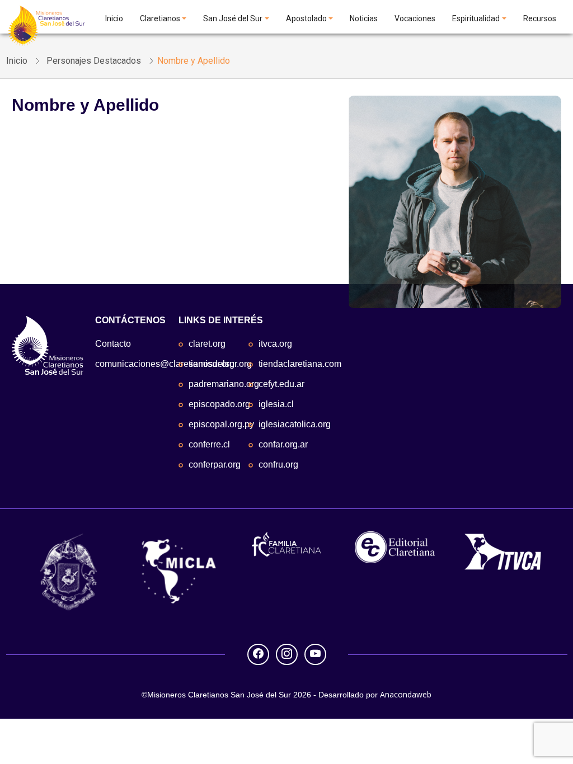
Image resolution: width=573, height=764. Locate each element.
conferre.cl (209, 444)
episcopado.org (219, 404)
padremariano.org (224, 384)
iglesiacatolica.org (295, 424)
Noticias (364, 18)
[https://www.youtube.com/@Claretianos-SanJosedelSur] (315, 653)
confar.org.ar (283, 444)
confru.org (278, 464)
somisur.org (211, 364)
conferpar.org (215, 464)
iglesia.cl (276, 404)
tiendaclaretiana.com (300, 364)
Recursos (539, 18)
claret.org (207, 343)
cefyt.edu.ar (281, 384)
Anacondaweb (405, 694)
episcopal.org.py (221, 424)
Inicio (114, 18)
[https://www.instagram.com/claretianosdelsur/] (286, 653)
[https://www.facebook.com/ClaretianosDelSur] (258, 653)
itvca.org (275, 343)
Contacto (113, 343)
